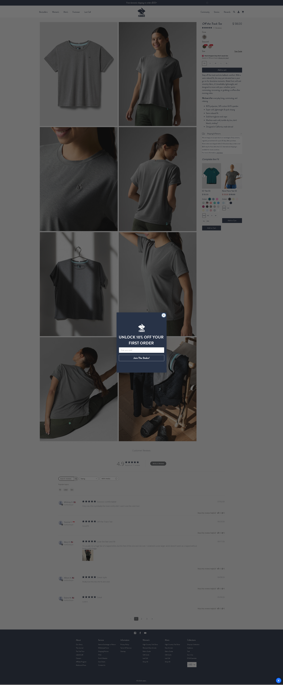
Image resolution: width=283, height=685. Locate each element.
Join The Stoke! (141, 358)
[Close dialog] (164, 315)
